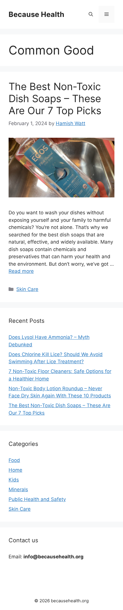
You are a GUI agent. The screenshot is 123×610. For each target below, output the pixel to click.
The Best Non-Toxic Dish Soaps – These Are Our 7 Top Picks (55, 98)
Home (15, 470)
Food (14, 460)
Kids (14, 480)
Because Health (36, 14)
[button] (91, 14)
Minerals (18, 489)
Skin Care (27, 289)
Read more (21, 271)
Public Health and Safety (37, 499)
